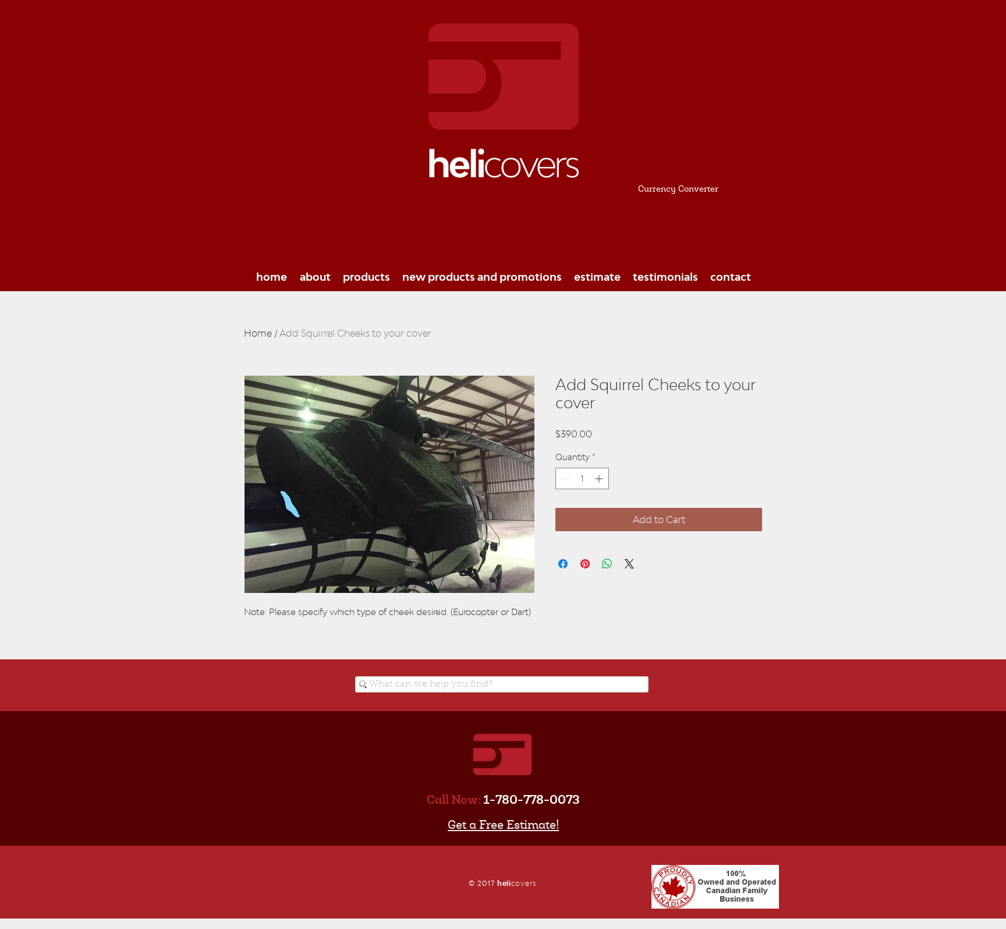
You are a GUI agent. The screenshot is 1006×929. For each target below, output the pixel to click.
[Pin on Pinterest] (585, 564)
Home (258, 333)
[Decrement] (564, 478)
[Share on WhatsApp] (607, 564)
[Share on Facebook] (563, 564)
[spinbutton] (582, 478)
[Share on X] (629, 564)
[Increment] (600, 478)
